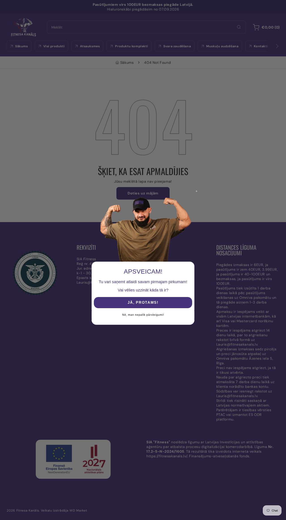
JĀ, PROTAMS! (143, 302)
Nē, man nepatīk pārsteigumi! (143, 314)
